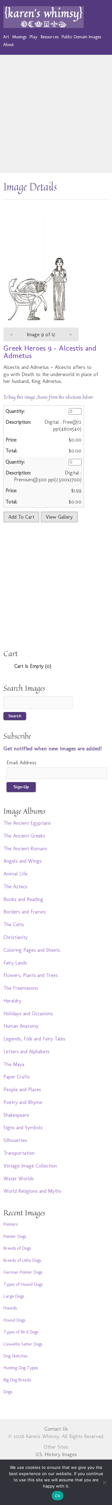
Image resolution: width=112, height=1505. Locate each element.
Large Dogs (13, 1296)
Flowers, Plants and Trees (30, 975)
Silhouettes (15, 1140)
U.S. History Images (56, 1454)
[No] (104, 1482)
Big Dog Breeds (17, 1380)
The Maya (13, 1064)
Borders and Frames (24, 912)
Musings (19, 37)
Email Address (21, 763)
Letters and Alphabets (26, 1051)
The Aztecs (15, 886)
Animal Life (15, 874)
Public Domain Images (81, 37)
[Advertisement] (56, 114)
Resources (49, 37)
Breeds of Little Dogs (22, 1260)
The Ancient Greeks (24, 836)
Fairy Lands (15, 963)
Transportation (19, 1153)
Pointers (10, 1224)
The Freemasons (20, 988)
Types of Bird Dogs (20, 1332)
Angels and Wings (22, 861)
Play (33, 37)
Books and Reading (23, 899)
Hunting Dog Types (20, 1368)
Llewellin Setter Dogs (22, 1344)
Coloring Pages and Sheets (31, 950)
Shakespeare (16, 1115)
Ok (57, 1495)
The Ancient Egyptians (27, 823)
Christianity (15, 937)
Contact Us (56, 1429)
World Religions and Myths (32, 1191)
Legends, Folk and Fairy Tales (34, 1039)
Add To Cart (21, 517)
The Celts (13, 924)
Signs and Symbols (23, 1127)
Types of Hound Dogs (23, 1284)
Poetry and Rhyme (22, 1102)
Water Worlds (18, 1179)
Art (6, 37)
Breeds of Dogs (17, 1248)
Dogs (7, 1391)
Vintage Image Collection (30, 1166)
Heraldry (12, 1001)
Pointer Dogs (14, 1236)
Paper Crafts (16, 1077)
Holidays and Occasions (28, 1014)
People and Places (22, 1089)
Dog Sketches (15, 1356)
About (8, 44)
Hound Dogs (14, 1320)
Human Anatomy (21, 1026)
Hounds (10, 1308)
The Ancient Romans (25, 849)
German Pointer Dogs (22, 1272)
